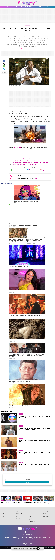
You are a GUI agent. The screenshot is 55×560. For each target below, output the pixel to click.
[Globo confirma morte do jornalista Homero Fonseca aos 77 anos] (9, 418)
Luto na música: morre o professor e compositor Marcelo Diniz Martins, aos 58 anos (30, 162)
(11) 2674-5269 (27, 544)
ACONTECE (30, 509)
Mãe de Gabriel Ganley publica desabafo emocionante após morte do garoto (28, 160)
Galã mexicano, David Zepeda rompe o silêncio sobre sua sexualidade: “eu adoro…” (34, 428)
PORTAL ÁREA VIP (45, 509)
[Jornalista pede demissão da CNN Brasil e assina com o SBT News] (27, 498)
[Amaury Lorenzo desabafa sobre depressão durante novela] (9, 442)
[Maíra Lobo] (21, 48)
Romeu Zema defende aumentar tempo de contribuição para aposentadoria (47, 503)
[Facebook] (4, 61)
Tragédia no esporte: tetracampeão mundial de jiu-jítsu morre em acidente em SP (29, 156)
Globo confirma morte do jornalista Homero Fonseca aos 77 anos (34, 416)
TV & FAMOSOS (3, 509)
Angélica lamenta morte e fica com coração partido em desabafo (26, 158)
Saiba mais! (37, 178)
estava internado (17, 147)
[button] (48, 2)
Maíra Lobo (25, 48)
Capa (2, 23)
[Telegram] (4, 69)
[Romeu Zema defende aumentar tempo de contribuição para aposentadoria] (49, 498)
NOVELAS (16, 509)
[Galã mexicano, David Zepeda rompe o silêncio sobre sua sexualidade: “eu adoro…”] (9, 430)
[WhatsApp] (4, 66)
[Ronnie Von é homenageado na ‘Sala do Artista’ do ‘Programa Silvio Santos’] (17, 498)
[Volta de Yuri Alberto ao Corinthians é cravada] (38, 498)
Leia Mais (34, 548)
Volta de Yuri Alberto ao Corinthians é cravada (37, 503)
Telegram (31, 170)
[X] (4, 64)
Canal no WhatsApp (17, 170)
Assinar (27, 482)
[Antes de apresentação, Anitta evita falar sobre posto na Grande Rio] (9, 454)
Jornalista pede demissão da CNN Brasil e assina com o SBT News (27, 503)
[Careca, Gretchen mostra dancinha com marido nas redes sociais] (9, 466)
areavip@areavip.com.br (27, 543)
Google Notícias (45, 170)
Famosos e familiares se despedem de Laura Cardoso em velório (26, 164)
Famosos (4, 23)
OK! (38, 548)
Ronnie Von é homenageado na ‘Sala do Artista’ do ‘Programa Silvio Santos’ (16, 503)
